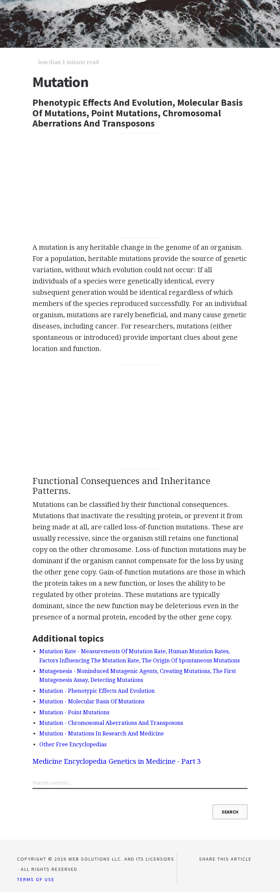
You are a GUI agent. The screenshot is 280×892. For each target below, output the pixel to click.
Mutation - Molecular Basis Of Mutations (91, 701)
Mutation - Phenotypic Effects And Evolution (97, 691)
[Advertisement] (140, 185)
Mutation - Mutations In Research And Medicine (101, 733)
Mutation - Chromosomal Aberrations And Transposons (111, 723)
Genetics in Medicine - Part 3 (155, 761)
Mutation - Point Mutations (74, 712)
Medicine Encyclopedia (69, 761)
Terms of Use (36, 879)
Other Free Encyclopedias (73, 744)
